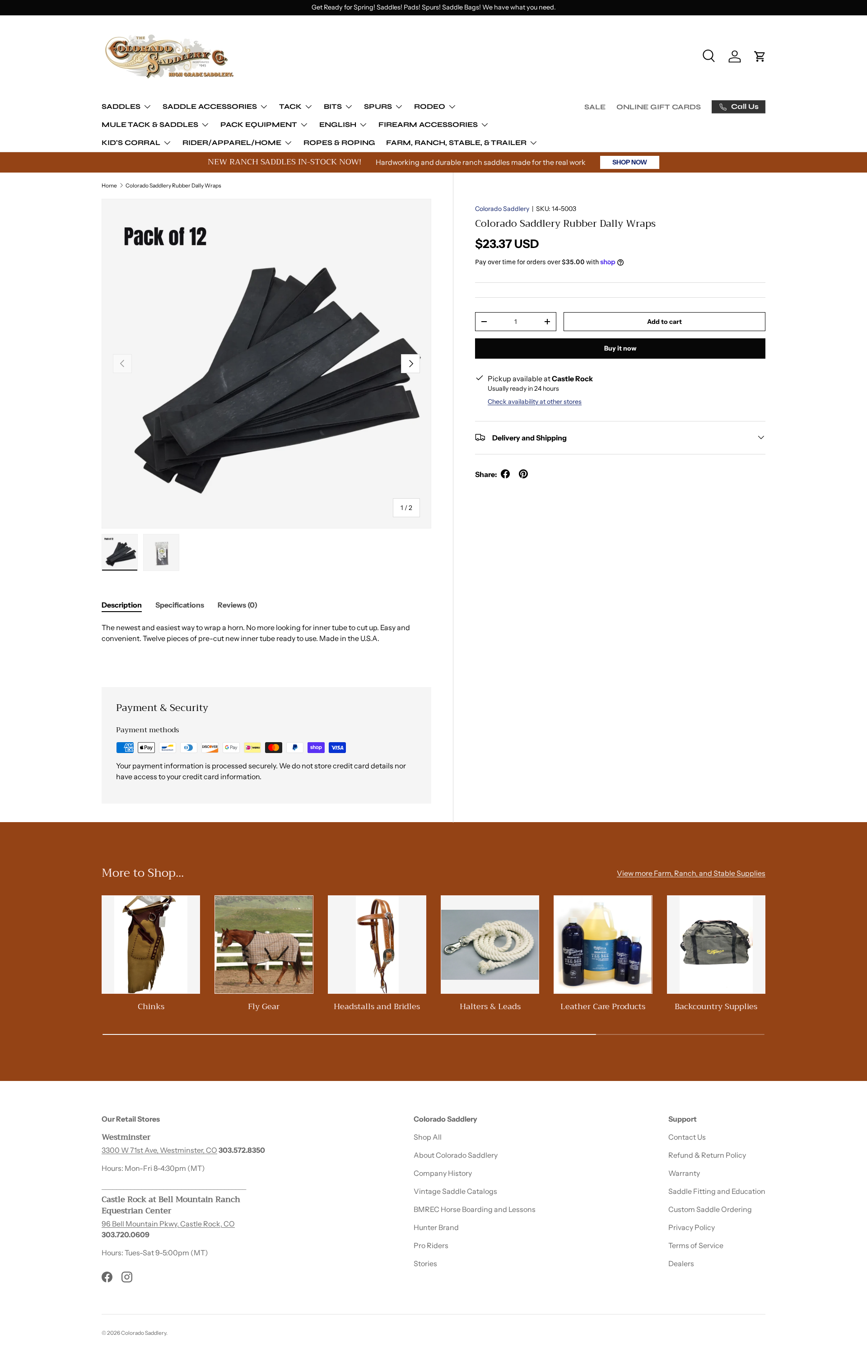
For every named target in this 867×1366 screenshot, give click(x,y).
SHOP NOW (629, 162)
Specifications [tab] (179, 604)
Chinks (151, 1006)
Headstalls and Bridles (377, 1006)
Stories (425, 1263)
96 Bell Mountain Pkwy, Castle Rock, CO (168, 1223)
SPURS (378, 106)
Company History (443, 1173)
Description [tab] (122, 604)
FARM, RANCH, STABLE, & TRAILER (456, 142)
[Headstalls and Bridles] (377, 944)
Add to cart (664, 321)
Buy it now (620, 348)
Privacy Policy (691, 1227)
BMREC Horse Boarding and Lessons (475, 1209)
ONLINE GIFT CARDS (658, 107)
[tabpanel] (266, 643)
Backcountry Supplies (716, 1006)
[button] (760, 56)
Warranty (684, 1173)
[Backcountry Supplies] (716, 944)
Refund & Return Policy (707, 1155)
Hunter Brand (436, 1227)
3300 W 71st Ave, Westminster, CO (159, 1150)
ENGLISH (337, 124)
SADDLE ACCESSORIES (210, 106)
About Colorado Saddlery (456, 1155)
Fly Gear (264, 1006)
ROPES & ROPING (339, 142)
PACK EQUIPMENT (258, 124)
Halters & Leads (490, 1006)
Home (109, 185)
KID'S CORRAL (131, 142)
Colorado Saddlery (502, 209)
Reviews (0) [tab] (237, 604)
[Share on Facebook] (505, 474)
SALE (595, 107)
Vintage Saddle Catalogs (455, 1191)
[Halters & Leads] (490, 944)
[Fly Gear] (263, 944)
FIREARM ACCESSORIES (428, 124)
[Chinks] (151, 944)
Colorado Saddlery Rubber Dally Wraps (173, 185)
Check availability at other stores (535, 401)
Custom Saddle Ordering (710, 1209)
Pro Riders (431, 1245)
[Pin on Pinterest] (523, 474)
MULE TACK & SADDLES (150, 124)
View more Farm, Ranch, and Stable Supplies (691, 873)
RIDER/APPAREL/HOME (231, 142)
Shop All (428, 1136)
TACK (290, 106)
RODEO (429, 106)
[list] (266, 363)
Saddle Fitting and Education (716, 1191)
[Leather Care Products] (603, 944)
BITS (333, 106)
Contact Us (687, 1136)
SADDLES (121, 106)
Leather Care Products (602, 1006)
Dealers (681, 1263)
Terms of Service (695, 1245)
